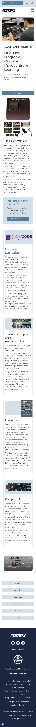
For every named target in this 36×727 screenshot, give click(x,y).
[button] (32, 10)
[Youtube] (13, 643)
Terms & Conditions (24, 715)
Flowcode (12, 182)
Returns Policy (17, 712)
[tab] (18, 93)
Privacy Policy (9, 715)
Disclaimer (7, 712)
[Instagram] (23, 643)
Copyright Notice (18, 718)
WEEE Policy (28, 712)
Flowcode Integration (12, 250)
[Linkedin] (18, 643)
